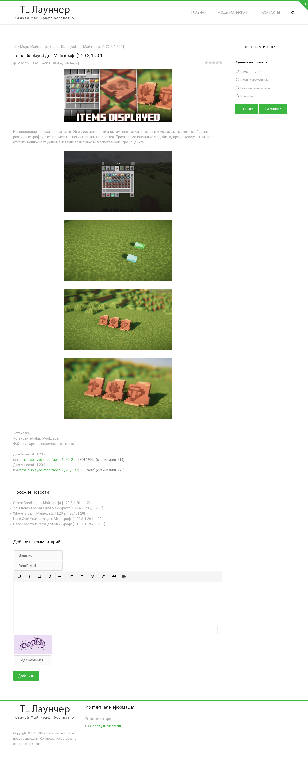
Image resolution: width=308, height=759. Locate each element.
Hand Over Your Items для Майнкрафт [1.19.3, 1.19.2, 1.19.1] (59, 524)
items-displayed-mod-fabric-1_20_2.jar (48, 460)
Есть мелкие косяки (255, 88)
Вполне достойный (254, 80)
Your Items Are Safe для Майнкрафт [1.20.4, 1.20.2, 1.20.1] (58, 508)
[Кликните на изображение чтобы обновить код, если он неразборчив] (33, 653)
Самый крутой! (251, 72)
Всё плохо (247, 96)
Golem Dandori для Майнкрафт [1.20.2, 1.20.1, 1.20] (52, 503)
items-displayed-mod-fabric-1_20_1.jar (48, 470)
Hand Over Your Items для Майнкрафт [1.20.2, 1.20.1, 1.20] (58, 519)
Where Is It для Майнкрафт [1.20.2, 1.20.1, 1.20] (49, 513)
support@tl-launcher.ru (105, 726)
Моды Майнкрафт (69, 63)
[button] (19, 576)
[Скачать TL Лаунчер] (44, 12)
